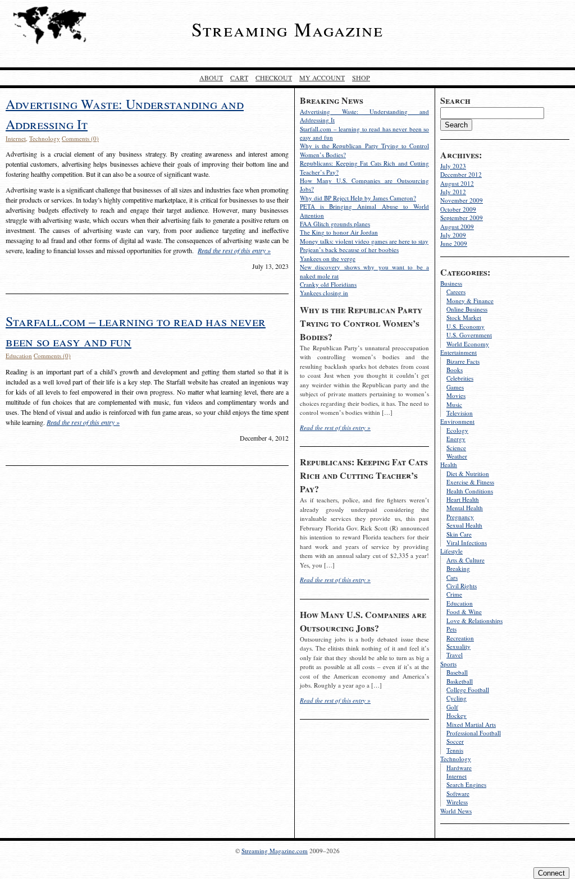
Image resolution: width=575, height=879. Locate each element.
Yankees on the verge (327, 258)
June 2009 (453, 243)
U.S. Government (469, 335)
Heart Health (462, 499)
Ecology (457, 430)
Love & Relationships (474, 620)
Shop (361, 77)
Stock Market (463, 317)
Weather (456, 456)
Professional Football (473, 733)
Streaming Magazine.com (274, 850)
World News (456, 811)
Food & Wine (464, 611)
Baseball (457, 672)
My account (322, 77)
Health (448, 464)
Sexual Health (464, 525)
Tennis (454, 750)
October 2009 (458, 209)
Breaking (458, 568)
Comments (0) (80, 138)
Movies (456, 395)
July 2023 (453, 166)
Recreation (460, 638)
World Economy (467, 344)
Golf (452, 707)
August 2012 (457, 183)
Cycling (456, 698)
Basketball (459, 681)
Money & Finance (470, 300)
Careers (456, 291)
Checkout (273, 77)
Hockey (456, 715)
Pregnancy (460, 516)
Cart (239, 77)
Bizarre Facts (463, 361)
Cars (452, 577)
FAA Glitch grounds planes (335, 223)
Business (451, 283)
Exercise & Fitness (470, 482)
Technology (455, 758)
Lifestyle (451, 551)
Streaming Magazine (287, 29)
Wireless (457, 802)
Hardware (459, 767)
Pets (451, 629)
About (211, 77)
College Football (467, 689)
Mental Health (464, 507)
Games (455, 387)
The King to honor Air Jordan (339, 232)
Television (459, 413)
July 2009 (453, 235)
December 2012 (461, 174)
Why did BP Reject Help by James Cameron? (358, 198)
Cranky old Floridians (328, 284)
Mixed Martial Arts (471, 724)
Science (456, 447)
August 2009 (457, 226)
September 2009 (461, 217)
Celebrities (459, 378)
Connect (551, 873)
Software (457, 793)
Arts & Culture (465, 560)
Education (459, 603)
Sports (448, 664)
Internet (456, 776)
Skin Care (459, 534)
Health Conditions (469, 491)
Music (454, 404)
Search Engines (466, 784)
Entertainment (458, 352)
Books (454, 369)
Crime (454, 594)
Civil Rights (461, 586)
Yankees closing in (324, 293)
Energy (456, 438)
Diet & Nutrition (467, 473)
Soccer (455, 741)
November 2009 (461, 200)
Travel (454, 655)
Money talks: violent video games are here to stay (364, 241)
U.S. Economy (465, 326)
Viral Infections (466, 542)
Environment (457, 421)
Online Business (466, 309)
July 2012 (453, 191)
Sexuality (458, 646)
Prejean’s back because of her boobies (349, 249)
